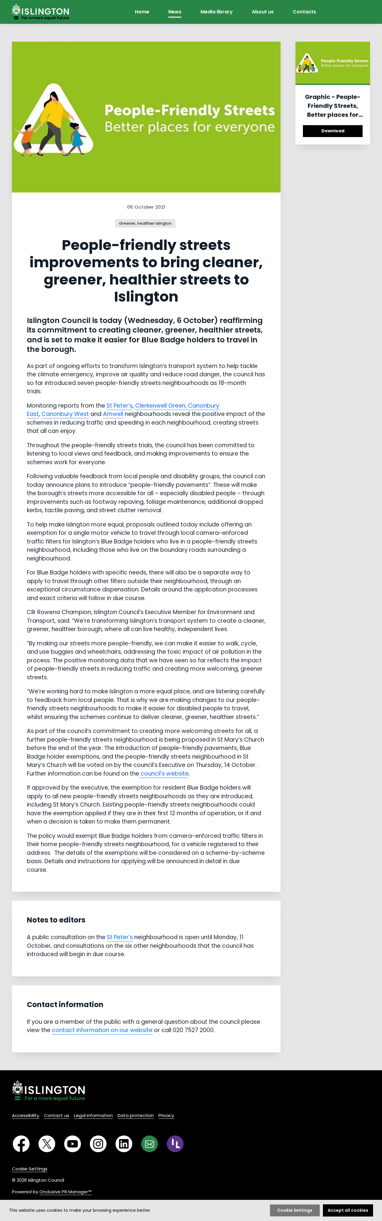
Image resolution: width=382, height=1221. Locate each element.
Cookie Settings (29, 1169)
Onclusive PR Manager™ (65, 1192)
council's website (164, 774)
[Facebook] (21, 1143)
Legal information (93, 1115)
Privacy (166, 1115)
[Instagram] (98, 1143)
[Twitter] (46, 1143)
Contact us (56, 1115)
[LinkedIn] (123, 1143)
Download (332, 131)
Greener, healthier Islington (145, 223)
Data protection (136, 1115)
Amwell (113, 414)
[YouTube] (72, 1143)
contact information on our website (102, 1030)
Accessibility (25, 1115)
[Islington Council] (48, 1091)
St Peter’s (120, 406)
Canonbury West (65, 414)
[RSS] (175, 1143)
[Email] (149, 1143)
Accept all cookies (348, 1210)
